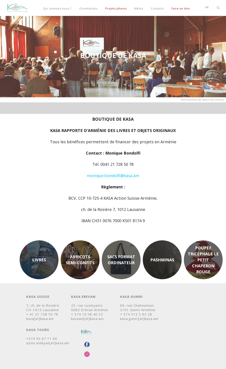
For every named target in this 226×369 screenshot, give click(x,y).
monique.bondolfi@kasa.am (113, 175)
